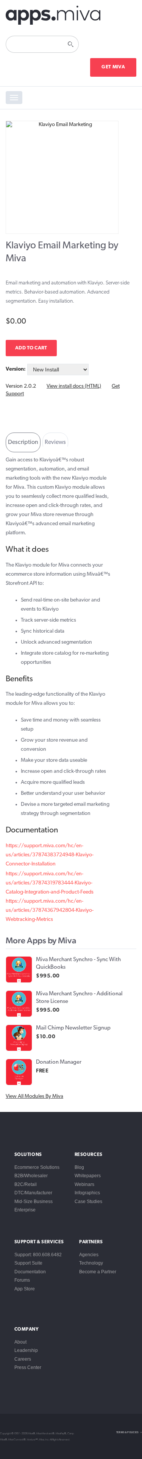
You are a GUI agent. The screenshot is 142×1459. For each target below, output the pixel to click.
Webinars (84, 1184)
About (20, 1342)
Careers (22, 1359)
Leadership (26, 1350)
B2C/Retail (25, 1184)
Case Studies (88, 1201)
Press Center (27, 1367)
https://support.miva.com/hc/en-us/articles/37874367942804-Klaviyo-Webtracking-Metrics (50, 910)
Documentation (30, 1271)
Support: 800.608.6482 (38, 1254)
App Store (24, 1289)
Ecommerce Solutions (36, 1167)
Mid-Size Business (33, 1201)
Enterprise (25, 1210)
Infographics (87, 1192)
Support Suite (28, 1263)
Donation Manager (58, 1062)
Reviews (55, 442)
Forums (22, 1280)
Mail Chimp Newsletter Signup (73, 1028)
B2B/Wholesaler (31, 1175)
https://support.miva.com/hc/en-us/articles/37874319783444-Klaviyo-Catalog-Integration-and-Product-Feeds (50, 883)
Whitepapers (88, 1175)
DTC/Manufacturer (33, 1192)
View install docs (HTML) (74, 386)
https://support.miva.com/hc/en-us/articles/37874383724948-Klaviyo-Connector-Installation (50, 855)
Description (23, 442)
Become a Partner (97, 1271)
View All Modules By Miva (34, 1096)
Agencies (88, 1254)
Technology (91, 1263)
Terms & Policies (127, 1432)
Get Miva (113, 67)
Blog (79, 1167)
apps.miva (53, 15)
